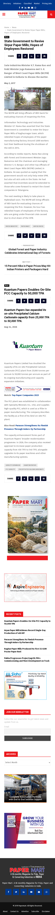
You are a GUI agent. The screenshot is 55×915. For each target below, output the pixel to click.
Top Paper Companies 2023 (25, 395)
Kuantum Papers (30, 465)
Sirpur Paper (38, 226)
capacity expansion (13, 465)
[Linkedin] (24, 892)
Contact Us (14, 911)
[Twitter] (16, 892)
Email (6, 727)
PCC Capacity (10, 469)
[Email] (39, 892)
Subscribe (35, 911)
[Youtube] (31, 892)
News (7, 37)
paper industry (11, 226)
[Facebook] (8, 892)
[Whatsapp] (46, 892)
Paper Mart (25, 226)
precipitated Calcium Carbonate (31, 469)
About (5, 911)
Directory (7, 3)
